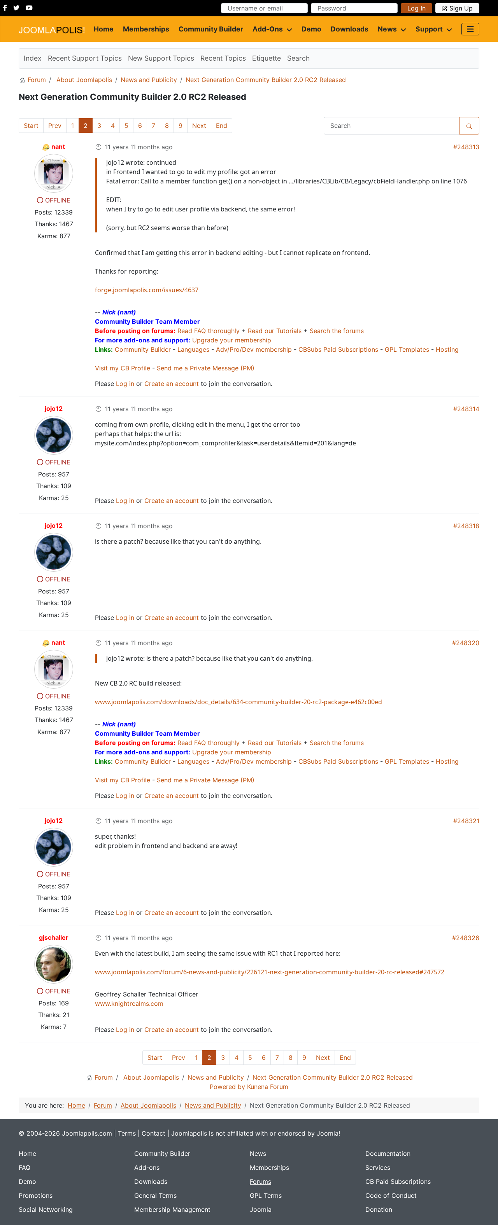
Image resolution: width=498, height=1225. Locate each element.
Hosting (447, 349)
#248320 (465, 643)
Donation (378, 1209)
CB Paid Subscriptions (398, 1181)
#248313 (466, 147)
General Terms (155, 1195)
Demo (311, 29)
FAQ (24, 1167)
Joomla (261, 1209)
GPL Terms (266, 1195)
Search (298, 58)
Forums (260, 1181)
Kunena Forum (267, 1087)
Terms (127, 1133)
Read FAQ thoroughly (208, 331)
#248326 (465, 938)
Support (429, 29)
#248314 (466, 409)
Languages (193, 349)
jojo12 (54, 408)
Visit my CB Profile (122, 368)
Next (199, 125)
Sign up (461, 8)
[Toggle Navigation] (470, 29)
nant (58, 146)
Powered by (227, 1087)
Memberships (146, 29)
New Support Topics (161, 58)
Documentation (387, 1153)
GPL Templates (407, 349)
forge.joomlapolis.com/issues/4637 (146, 290)
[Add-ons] (287, 29)
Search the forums (337, 331)
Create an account (171, 383)
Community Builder (211, 29)
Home (104, 29)
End (221, 125)
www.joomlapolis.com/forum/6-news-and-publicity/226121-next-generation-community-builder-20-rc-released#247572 (269, 972)
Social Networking (46, 1209)
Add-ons (268, 29)
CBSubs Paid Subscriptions (338, 349)
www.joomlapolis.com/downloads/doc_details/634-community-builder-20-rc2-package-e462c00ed (238, 702)
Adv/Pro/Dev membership (254, 349)
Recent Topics (223, 58)
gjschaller (53, 937)
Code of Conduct (391, 1195)
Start (31, 125)
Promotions (36, 1195)
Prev (54, 125)
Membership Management (172, 1209)
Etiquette (266, 58)
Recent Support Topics (85, 58)
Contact (153, 1133)
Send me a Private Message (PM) (205, 368)
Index (33, 58)
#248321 (466, 821)
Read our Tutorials (275, 331)
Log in (416, 8)
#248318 (466, 526)
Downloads (349, 29)
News (387, 29)
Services (377, 1167)
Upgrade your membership (231, 340)
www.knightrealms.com (129, 1003)
